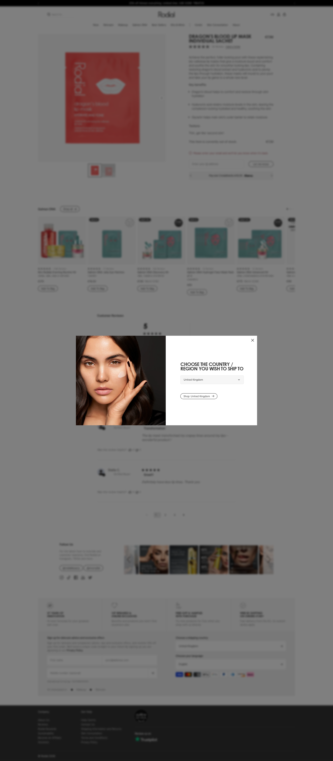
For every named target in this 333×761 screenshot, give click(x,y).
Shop (196, 396)
